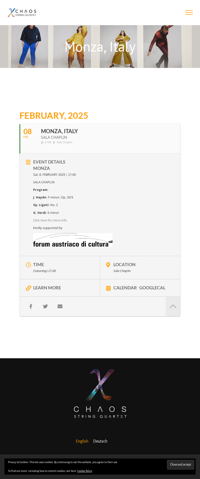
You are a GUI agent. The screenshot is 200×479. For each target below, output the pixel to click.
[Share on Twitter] (45, 306)
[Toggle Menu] (189, 12)
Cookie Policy (84, 470)
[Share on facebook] (31, 306)
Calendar (125, 287)
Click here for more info (50, 220)
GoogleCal (152, 287)
